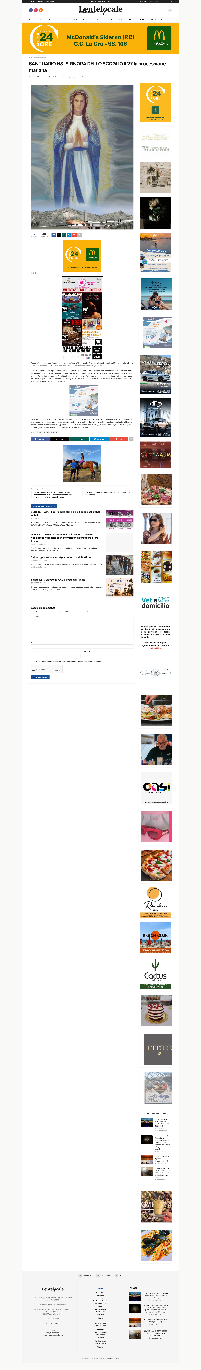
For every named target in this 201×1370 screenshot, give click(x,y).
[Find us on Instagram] (36, 10)
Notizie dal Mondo (100, 1326)
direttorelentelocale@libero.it (53, 1335)
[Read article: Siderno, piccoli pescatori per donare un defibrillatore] (119, 565)
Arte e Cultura (102, 20)
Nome (34, 642)
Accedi (143, 1)
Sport (92, 20)
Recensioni (100, 1314)
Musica (114, 20)
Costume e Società (64, 20)
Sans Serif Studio (113, 1358)
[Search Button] (171, 1)
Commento (36, 616)
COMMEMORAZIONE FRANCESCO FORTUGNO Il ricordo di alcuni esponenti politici (162, 1173)
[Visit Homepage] (100, 10)
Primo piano (33, 20)
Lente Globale (142, 20)
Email (33, 652)
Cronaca (43, 20)
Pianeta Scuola (100, 1311)
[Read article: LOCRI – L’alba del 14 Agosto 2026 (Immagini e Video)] (135, 1322)
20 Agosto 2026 (37, 544)
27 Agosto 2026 (156, 1300)
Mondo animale (157, 20)
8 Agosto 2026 (37, 583)
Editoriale (131, 20)
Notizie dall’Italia (100, 1323)
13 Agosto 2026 (37, 560)
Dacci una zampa (100, 1343)
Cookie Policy (49, 1)
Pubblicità (40, 1)
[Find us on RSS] (41, 10)
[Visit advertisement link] (100, 38)
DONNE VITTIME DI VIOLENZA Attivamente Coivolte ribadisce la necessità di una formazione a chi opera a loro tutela (64, 538)
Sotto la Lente (100, 1334)
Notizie (121, 20)
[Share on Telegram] (69, 235)
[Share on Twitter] (59, 235)
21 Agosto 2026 (37, 518)
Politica (52, 20)
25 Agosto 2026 (156, 1314)
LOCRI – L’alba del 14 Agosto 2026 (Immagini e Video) (162, 1159)
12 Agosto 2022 (34, 77)
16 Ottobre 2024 (156, 1338)
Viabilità (169, 20)
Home (31, 57)
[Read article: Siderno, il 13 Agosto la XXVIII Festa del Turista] (119, 587)
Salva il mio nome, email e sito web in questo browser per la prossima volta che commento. (67, 661)
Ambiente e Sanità (81, 20)
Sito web (87, 652)
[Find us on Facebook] (31, 10)
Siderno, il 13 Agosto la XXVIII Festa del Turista (58, 579)
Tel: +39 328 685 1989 (52, 1323)
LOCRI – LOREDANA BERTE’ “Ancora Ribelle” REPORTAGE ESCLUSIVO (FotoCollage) (162, 1124)
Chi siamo (32, 1)
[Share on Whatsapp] (64, 235)
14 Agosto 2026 (155, 1324)
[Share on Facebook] (54, 235)
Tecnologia (100, 1337)
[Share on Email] (74, 235)
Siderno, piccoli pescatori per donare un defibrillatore (62, 557)
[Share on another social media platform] (79, 235)
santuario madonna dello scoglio (47, 432)
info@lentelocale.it (52, 1333)
